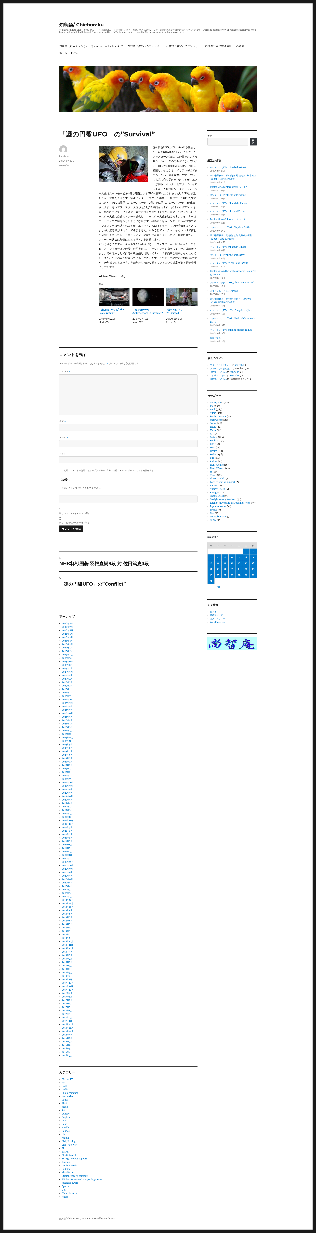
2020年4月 (67, 886)
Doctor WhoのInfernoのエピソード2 (228, 187)
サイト (62, 453)
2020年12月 (68, 858)
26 (225, 575)
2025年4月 (67, 678)
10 (211, 563)
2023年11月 (67, 737)
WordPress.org (218, 622)
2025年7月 (67, 668)
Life (64, 1120)
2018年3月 (67, 972)
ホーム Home (68, 53)
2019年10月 (68, 906)
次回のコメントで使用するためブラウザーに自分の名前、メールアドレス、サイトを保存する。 (110, 470)
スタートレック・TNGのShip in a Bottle (230, 227)
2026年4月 (67, 637)
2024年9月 (67, 703)
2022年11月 (67, 779)
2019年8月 (67, 913)
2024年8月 (67, 706)
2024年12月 (68, 692)
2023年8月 (67, 748)
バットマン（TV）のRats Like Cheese (229, 203)
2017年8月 (67, 996)
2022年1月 (67, 813)
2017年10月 (67, 989)
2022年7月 (67, 792)
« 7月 (217, 587)
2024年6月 (67, 713)
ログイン (214, 611)
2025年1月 (67, 689)
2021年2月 (67, 851)
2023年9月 (67, 744)
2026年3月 (67, 640)
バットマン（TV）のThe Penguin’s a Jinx (231, 310)
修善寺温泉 (215, 338)
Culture (65, 1113)
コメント (64, 371)
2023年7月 (67, 751)
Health (65, 1127)
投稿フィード (216, 615)
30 (253, 575)
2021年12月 (67, 817)
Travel (65, 1151)
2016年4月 (67, 1052)
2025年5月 (67, 675)
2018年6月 (67, 962)
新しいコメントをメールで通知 (74, 513)
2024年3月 (67, 723)
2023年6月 (67, 754)
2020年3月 (67, 889)
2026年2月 (67, 644)
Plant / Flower (69, 1144)
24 (211, 575)
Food (64, 1124)
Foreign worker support (74, 1158)
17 (211, 569)
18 (218, 569)
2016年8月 (67, 1038)
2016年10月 (68, 1031)
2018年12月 (67, 941)
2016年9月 (67, 1034)
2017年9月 (67, 993)
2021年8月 (67, 830)
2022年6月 (67, 796)
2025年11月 (67, 654)
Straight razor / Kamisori (75, 1176)
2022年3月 (67, 806)
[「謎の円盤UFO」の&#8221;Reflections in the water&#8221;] (148, 297)
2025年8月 (67, 665)
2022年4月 (67, 803)
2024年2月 (67, 727)
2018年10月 (67, 948)
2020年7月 (67, 875)
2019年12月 (68, 900)
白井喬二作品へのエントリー (145, 46)
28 (239, 575)
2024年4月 (67, 720)
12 (225, 563)
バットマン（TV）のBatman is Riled (228, 247)
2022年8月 (67, 789)
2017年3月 (67, 1014)
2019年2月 (67, 934)
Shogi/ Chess (69, 1172)
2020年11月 (67, 862)
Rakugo (66, 1169)
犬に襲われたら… (218, 372)
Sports (65, 1186)
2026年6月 (67, 630)
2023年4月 (67, 761)
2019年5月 (67, 924)
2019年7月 (67, 917)
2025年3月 (67, 682)
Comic (65, 1100)
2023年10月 (68, 741)
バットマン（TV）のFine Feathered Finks (231, 329)
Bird (64, 1134)
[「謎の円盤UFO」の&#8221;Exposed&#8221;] (182, 297)
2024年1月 (67, 730)
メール (63, 437)
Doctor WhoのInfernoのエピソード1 (228, 219)
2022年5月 (67, 799)
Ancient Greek (69, 1165)
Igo (63, 1082)
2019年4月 (67, 927)
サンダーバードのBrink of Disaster (227, 255)
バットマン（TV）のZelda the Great (228, 167)
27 (232, 575)
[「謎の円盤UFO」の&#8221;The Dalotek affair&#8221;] (114, 297)
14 (239, 563)
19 (225, 569)
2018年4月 (67, 969)
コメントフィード (218, 618)
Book (64, 1086)
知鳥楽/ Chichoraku (81, 24)
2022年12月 (68, 775)
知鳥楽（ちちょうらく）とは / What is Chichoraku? (91, 46)
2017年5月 (67, 1007)
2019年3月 (67, 931)
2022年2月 (67, 810)
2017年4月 (67, 1010)
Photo (65, 1103)
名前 (62, 421)
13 (232, 563)
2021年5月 (67, 841)
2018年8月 (67, 955)
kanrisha (64, 156)
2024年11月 (67, 696)
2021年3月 (67, 848)
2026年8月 (67, 623)
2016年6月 (67, 1045)
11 (218, 563)
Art (63, 1110)
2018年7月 (67, 958)
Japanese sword (70, 1182)
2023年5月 (67, 758)
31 (211, 581)
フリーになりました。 (220, 365)
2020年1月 (67, 896)
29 (246, 575)
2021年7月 (67, 834)
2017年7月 (67, 1000)
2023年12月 (68, 734)
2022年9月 (67, 786)
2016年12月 (68, 1024)
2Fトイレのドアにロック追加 (224, 290)
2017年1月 (67, 1021)
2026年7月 (67, 627)
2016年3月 (67, 1055)
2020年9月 (67, 868)
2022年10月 (68, 782)
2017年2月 (67, 1017)
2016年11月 (67, 1027)
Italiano (66, 1162)
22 (246, 569)
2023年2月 (67, 768)
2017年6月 (67, 1003)
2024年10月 (68, 699)
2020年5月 (67, 882)
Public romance (70, 1093)
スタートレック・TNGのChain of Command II (233, 282)
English (66, 1117)
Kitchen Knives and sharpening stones (82, 1179)
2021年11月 (67, 820)
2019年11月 (67, 903)
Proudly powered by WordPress (98, 1218)
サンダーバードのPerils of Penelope (228, 195)
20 (232, 569)
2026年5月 (67, 633)
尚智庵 (240, 46)
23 (253, 569)
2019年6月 (67, 920)
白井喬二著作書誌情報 (218, 46)
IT (63, 1148)
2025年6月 (67, 671)
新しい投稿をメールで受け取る (74, 522)
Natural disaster (70, 1193)
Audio (65, 1089)
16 (253, 563)
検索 (209, 135)
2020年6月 (67, 879)
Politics (66, 1131)
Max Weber (68, 1096)
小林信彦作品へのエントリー (183, 46)
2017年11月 (67, 986)
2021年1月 (67, 855)
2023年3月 (67, 765)
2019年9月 (67, 910)
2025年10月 (68, 658)
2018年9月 (67, 951)
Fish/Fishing (69, 1141)
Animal (65, 1138)
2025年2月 (67, 685)
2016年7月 (67, 1041)
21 (239, 569)
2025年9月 (67, 661)
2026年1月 (67, 647)
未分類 (65, 1196)
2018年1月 (67, 979)
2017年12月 (67, 983)
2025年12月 (68, 651)
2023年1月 (67, 772)
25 (218, 575)
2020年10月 (68, 865)
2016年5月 (67, 1048)
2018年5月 (67, 965)
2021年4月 (67, 844)
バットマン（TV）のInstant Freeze (227, 211)
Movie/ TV (64, 165)
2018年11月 (67, 945)
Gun (64, 1189)
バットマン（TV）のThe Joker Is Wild (229, 263)
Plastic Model (69, 1155)
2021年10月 (67, 824)
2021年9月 (67, 827)
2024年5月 (67, 716)
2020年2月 (67, 893)
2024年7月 (67, 709)
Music (65, 1106)
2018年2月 (67, 976)
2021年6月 (67, 837)
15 (246, 563)
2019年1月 (67, 938)
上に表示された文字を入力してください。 (81, 488)
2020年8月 (67, 872)
